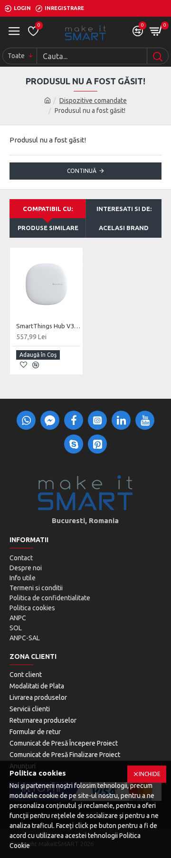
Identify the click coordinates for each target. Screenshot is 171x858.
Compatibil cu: (48, 208)
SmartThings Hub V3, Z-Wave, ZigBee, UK (48, 326)
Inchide (150, 774)
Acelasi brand (124, 227)
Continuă (81, 171)
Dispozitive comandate (93, 100)
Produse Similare (48, 227)
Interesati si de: (124, 208)
